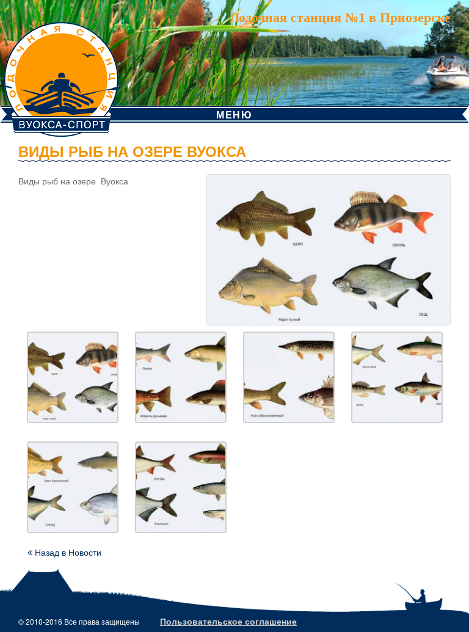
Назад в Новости (66, 552)
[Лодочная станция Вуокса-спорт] (61, 67)
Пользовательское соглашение (228, 621)
